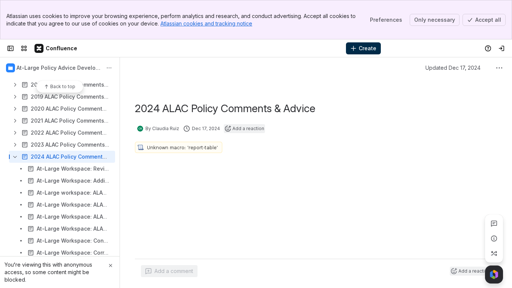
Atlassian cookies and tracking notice (206, 23)
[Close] (110, 265)
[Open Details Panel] (494, 238)
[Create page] (494, 254)
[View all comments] (494, 224)
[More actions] (109, 67)
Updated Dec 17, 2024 (453, 67)
